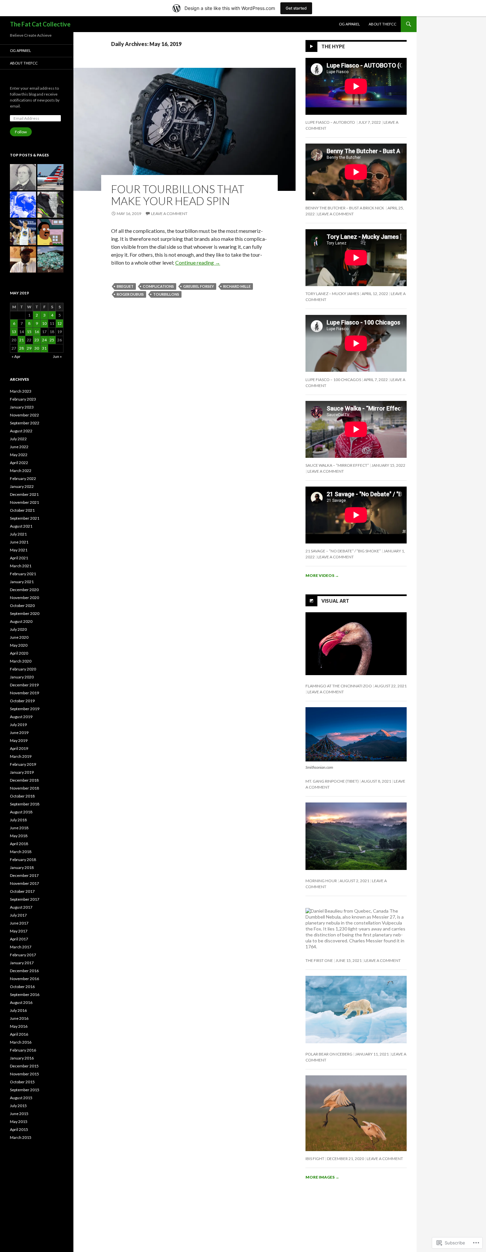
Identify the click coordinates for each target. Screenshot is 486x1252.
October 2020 (22, 605)
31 (44, 348)
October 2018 (22, 796)
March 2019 (20, 756)
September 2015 (24, 1089)
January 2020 (22, 676)
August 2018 (21, 811)
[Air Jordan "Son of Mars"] (50, 205)
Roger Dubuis (130, 294)
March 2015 (20, 1137)
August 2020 (21, 621)
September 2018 (24, 803)
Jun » (57, 356)
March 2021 (20, 565)
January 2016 (22, 1058)
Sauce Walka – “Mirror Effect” (337, 465)
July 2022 (18, 438)
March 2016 (20, 1042)
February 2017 (23, 954)
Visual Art (335, 600)
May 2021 (18, 549)
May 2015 (18, 1121)
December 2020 (24, 589)
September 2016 (24, 994)
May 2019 (18, 740)
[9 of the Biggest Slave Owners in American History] (23, 177)
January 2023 (22, 407)
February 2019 (23, 764)
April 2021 (19, 557)
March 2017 (20, 946)
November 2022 (24, 414)
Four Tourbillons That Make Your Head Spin (177, 194)
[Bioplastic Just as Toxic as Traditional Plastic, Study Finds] (50, 259)
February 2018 (23, 859)
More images (322, 1177)
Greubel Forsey (198, 286)
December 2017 (24, 875)
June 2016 (19, 1018)
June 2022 (19, 446)
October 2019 (22, 700)
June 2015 (19, 1113)
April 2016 (19, 1034)
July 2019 (18, 724)
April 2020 (19, 653)
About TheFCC (382, 24)
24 (44, 339)
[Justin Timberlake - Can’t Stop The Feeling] (23, 259)
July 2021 (18, 534)
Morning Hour (321, 880)
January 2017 (22, 962)
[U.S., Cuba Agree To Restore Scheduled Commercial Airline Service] (50, 177)
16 (36, 331)
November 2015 (24, 1073)
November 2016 (24, 978)
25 (52, 339)
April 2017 (19, 938)
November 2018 (24, 788)
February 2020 (23, 669)
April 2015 (19, 1129)
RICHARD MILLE (237, 286)
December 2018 (24, 780)
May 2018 (18, 835)
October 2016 (22, 986)
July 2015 (18, 1105)
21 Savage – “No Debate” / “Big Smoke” (343, 550)
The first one (319, 960)
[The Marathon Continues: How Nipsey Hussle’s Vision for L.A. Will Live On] (23, 205)
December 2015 (24, 1065)
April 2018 (19, 843)
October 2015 (22, 1081)
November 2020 (24, 597)
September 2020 (24, 613)
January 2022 (22, 486)
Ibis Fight (314, 1158)
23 (36, 339)
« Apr (16, 356)
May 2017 (18, 930)
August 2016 (21, 1002)
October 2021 (22, 510)
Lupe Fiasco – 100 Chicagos (333, 379)
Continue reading (197, 262)
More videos (322, 575)
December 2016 (24, 970)
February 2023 (23, 399)
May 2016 (18, 1026)
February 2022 (23, 478)
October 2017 (22, 891)
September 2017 (24, 899)
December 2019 (24, 684)
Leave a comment (169, 213)
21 (21, 339)
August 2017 (21, 907)
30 (36, 348)
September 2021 (24, 518)
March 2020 (20, 661)
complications (158, 286)
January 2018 (22, 867)
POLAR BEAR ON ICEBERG (328, 1054)
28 (21, 348)
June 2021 (19, 542)
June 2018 (19, 827)
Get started (296, 8)
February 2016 (23, 1050)
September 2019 (24, 708)
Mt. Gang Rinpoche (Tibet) (332, 781)
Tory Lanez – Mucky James (332, 293)
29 (29, 348)
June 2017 (19, 923)
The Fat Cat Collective (40, 24)
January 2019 (22, 772)
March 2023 (20, 391)
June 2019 (19, 732)
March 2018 (20, 851)
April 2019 (19, 748)
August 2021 (21, 526)
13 (14, 331)
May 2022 (18, 454)
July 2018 (18, 819)
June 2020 (19, 637)
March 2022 (20, 470)
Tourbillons (166, 294)
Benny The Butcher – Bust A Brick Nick (345, 207)
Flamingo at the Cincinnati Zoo (338, 685)
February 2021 (23, 573)
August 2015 (21, 1097)
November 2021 (24, 502)
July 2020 (18, 629)
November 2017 (24, 883)
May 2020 (18, 645)
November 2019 (24, 692)
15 (29, 331)
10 (44, 323)
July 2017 (18, 915)
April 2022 (19, 462)
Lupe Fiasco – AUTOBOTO (330, 122)
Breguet (125, 286)
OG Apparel (349, 24)
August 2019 (21, 716)
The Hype (333, 46)
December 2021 (24, 494)
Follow (21, 131)
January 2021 (22, 581)
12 (59, 323)
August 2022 (21, 430)
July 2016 (18, 1010)
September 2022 (24, 422)
